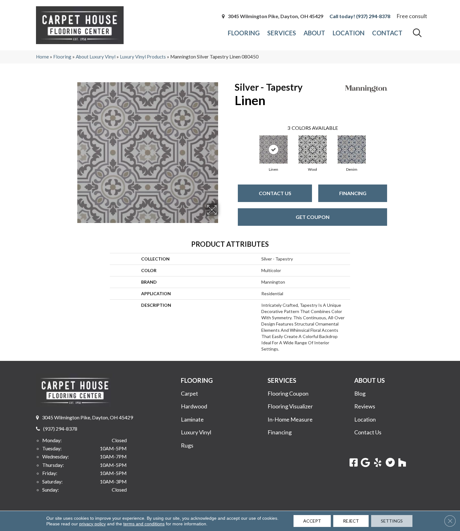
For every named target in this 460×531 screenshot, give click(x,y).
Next (393, 143)
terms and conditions (144, 523)
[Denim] (351, 149)
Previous (231, 143)
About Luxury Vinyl (95, 56)
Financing (352, 193)
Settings (392, 520)
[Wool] (312, 149)
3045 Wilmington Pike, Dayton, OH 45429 (275, 16)
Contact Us (275, 193)
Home (42, 56)
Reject (351, 520)
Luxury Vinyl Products (143, 56)
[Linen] (273, 149)
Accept (312, 520)
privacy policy (92, 523)
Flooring (62, 56)
